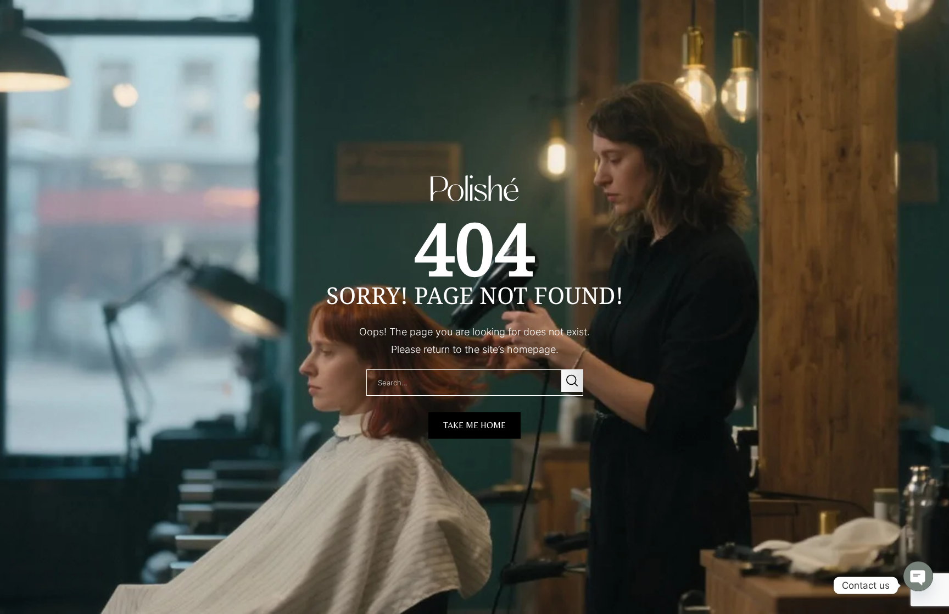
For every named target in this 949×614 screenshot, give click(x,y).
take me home (474, 425)
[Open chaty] (918, 585)
